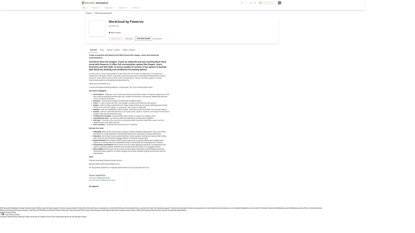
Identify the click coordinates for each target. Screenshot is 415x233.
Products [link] (88, 13)
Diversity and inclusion (159, 210)
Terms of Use (50, 217)
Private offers (82, 208)
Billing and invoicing (125, 208)
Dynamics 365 (27, 210)
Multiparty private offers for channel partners (306, 208)
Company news (124, 210)
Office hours (41, 208)
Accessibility (172, 210)
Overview (93, 50)
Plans (102, 50)
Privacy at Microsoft (137, 210)
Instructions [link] (157, 39)
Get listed (149, 208)
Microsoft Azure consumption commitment (102, 208)
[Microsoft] (88, 3)
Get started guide (52, 208)
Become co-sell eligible (232, 208)
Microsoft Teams (68, 210)
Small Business (95, 210)
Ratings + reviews (113, 50)
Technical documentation (68, 208)
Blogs (22, 208)
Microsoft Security (15, 210)
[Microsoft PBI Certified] (123, 29)
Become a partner (139, 208)
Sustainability (181, 210)
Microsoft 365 (38, 210)
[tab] (94, 49)
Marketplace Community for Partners (254, 208)
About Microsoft (112, 210)
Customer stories (30, 208)
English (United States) (8, 212)
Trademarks (60, 217)
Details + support (129, 50)
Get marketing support (162, 208)
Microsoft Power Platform (52, 210)
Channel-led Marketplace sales (278, 208)
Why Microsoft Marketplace (10, 208)
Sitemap (21, 217)
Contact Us (28, 217)
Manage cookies (81, 217)
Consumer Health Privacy (9, 217)
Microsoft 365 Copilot (82, 210)
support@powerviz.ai (141, 167)
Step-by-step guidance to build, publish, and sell (206, 208)
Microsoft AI (4, 210)
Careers (103, 210)
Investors (147, 210)
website (119, 160)
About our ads (69, 217)
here (108, 84)
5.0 (112, 32)
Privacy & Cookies (39, 217)
